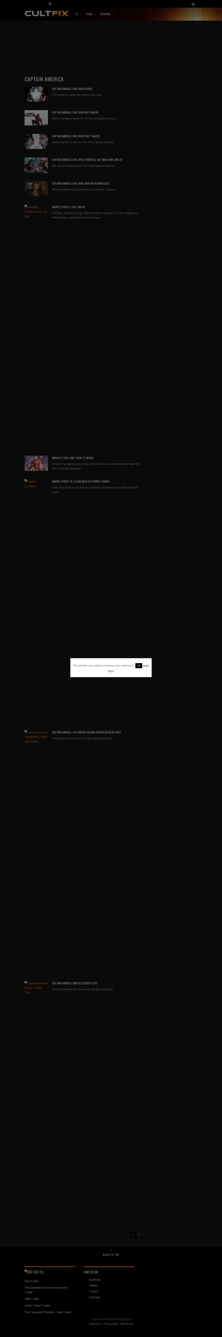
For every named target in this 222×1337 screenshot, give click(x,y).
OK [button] (138, 665)
